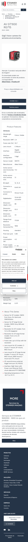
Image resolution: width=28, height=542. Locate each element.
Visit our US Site (9, 513)
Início (3, 14)
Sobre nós (7, 506)
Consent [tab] (5, 254)
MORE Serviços (8, 472)
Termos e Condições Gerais (16, 115)
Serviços (7, 492)
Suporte (6, 495)
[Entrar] (22, 4)
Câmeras (18, 14)
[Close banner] (25, 249)
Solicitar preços (14, 107)
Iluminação (7, 460)
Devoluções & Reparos (10, 497)
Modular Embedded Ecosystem (13, 480)
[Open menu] (25, 4)
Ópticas (6, 458)
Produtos (10, 14)
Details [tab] (14, 254)
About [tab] (23, 254)
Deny (14, 290)
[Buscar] (23, 10)
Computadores (8, 469)
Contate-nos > (14, 101)
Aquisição (6, 462)
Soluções (7, 477)
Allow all (14, 280)
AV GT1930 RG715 (9, 18)
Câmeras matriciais (10, 15)
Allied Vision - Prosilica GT (12, 16)
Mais (14, 440)
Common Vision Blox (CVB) (12, 482)
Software (6, 465)
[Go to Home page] (9, 4)
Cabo (5, 467)
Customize (13, 285)
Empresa (7, 503)
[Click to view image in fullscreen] (14, 56)
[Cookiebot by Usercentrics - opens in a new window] (16, 250)
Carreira (6, 508)
